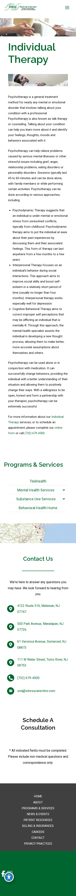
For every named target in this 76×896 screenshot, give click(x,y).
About (38, 802)
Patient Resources (38, 820)
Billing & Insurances (38, 826)
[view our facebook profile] (3, 874)
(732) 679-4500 (35, 433)
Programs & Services (38, 808)
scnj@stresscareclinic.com (36, 691)
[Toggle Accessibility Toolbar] (9, 877)
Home (38, 796)
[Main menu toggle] (67, 7)
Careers (38, 832)
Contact (38, 838)
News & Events (38, 814)
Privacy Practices (38, 843)
